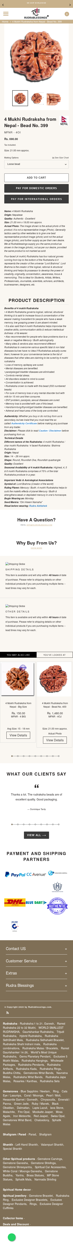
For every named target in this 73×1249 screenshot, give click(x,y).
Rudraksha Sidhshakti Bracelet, (45, 1040)
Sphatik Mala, (23, 1179)
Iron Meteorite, (22, 1116)
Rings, (33, 1204)
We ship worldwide (36, 3)
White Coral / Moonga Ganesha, (23, 1171)
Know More (36, 548)
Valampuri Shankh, (52, 1144)
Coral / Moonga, (34, 1095)
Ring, (56, 1091)
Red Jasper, (41, 1116)
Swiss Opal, (58, 1116)
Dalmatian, (23, 1108)
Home (5, 21)
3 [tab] (23, 756)
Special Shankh (12, 1149)
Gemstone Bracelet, (41, 1196)
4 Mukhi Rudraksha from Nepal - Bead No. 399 (37, 21)
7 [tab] (47, 756)
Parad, (33, 1134)
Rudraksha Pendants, (31, 1065)
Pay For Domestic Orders (36, 188)
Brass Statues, (36, 1175)
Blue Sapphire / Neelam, (36, 1091)
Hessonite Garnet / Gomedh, (20, 1099)
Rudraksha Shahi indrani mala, (22, 1044)
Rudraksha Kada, (26, 1069)
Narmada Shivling (45, 1179)
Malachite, (9, 1112)
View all (34, 835)
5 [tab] (35, 756)
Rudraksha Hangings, (35, 1060)
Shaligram (45, 1134)
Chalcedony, (42, 1120)
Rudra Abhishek (38, 506)
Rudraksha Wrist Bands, (28, 1077)
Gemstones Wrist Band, (17, 1120)
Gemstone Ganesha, (16, 1163)
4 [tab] (29, 756)
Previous (3, 5)
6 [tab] (41, 756)
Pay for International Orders (36, 199)
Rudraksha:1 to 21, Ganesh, (37, 1023)
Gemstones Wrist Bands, (39, 1073)
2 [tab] (17, 756)
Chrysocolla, (48, 1099)
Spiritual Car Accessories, (50, 1167)
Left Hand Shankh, (27, 1144)
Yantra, (20, 1175)
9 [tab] (58, 756)
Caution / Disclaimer (50, 430)
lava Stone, (57, 1108)
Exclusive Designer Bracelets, (30, 1200)
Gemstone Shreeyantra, (18, 1167)
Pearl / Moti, (53, 1095)
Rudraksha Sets (50, 1081)
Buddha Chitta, (12, 1073)
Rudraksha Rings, (51, 1069)
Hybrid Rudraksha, (30, 1036)
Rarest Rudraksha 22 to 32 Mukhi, (34, 1025)
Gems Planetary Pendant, (35, 1056)
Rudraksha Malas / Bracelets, (40, 1048)
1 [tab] (12, 756)
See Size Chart (61, 157)
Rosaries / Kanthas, (25, 1081)
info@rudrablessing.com (39, 525)
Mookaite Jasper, (43, 1112)
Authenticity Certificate (24, 423)
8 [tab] (53, 756)
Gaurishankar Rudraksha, (38, 1032)
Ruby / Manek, (41, 1103)
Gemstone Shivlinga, (43, 1163)
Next (70, 5)
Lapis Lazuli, (40, 1108)
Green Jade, (21, 1103)
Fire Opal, (24, 1112)
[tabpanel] (18, 705)
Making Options (36, 157)
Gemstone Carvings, (50, 1159)
